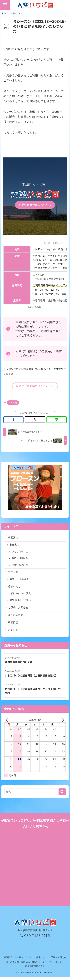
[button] (13, 419)
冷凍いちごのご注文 (20, 593)
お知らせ (13, 402)
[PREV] (7, 720)
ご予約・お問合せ (18, 607)
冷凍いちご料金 (20, 565)
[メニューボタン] (5, 5)
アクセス (13, 572)
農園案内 (13, 537)
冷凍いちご (14, 586)
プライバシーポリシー (53, 962)
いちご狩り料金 (20, 551)
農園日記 (13, 622)
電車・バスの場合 (19, 579)
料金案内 (14, 544)
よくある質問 (15, 614)
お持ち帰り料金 (20, 558)
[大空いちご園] (35, 5)
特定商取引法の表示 (20, 600)
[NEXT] (62, 720)
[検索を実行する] (62, 791)
